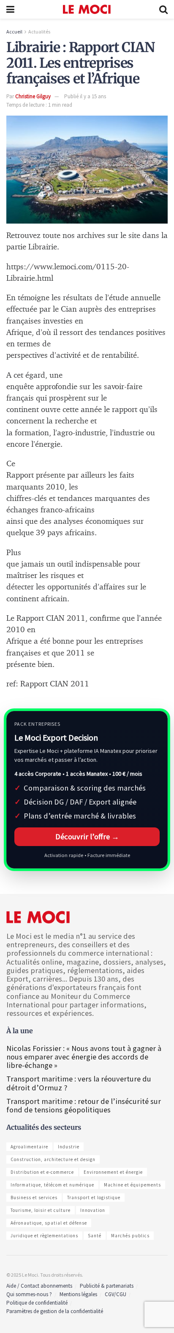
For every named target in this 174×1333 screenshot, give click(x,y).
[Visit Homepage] (87, 9)
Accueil (14, 31)
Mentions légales (78, 1294)
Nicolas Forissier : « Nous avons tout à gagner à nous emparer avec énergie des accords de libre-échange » (83, 1056)
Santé (94, 1236)
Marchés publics (130, 1236)
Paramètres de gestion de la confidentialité (54, 1311)
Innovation (92, 1210)
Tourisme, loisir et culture (41, 1210)
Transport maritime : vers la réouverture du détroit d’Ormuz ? (78, 1083)
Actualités (39, 31)
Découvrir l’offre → (87, 836)
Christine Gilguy (33, 96)
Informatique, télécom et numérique (52, 1185)
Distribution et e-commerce (42, 1172)
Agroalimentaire (29, 1147)
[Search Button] (163, 9)
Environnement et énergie (113, 1172)
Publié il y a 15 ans (85, 96)
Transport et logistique (93, 1197)
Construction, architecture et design (53, 1159)
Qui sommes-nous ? (29, 1294)
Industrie (68, 1147)
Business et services (34, 1197)
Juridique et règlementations (44, 1236)
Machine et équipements (132, 1185)
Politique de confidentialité (37, 1302)
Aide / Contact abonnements (39, 1285)
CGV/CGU (115, 1294)
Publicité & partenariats (106, 1285)
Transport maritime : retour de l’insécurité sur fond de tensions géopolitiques (83, 1105)
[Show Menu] (10, 9)
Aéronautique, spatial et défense (49, 1223)
